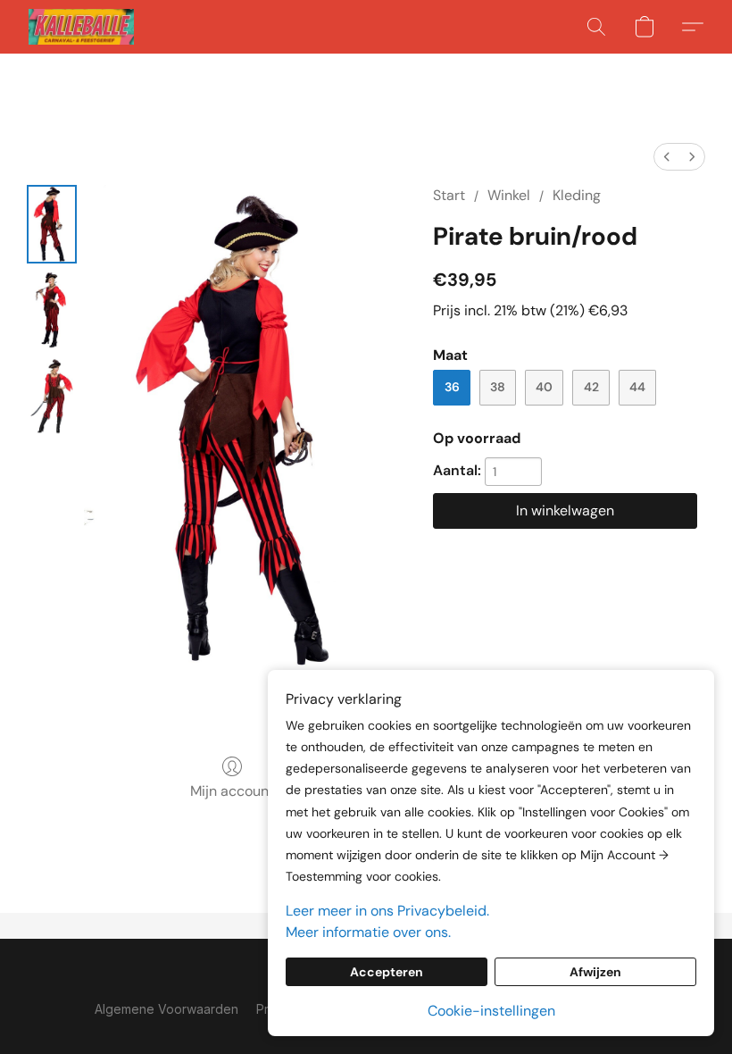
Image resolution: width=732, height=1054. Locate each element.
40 (544, 387)
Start (449, 195)
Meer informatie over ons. (368, 932)
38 (497, 387)
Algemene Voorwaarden (166, 1008)
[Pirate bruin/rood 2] (52, 395)
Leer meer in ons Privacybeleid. (387, 910)
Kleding (577, 195)
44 (637, 387)
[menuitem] (666, 157)
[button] (81, 27)
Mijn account (232, 791)
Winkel (508, 195)
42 (591, 387)
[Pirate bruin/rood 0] (52, 224)
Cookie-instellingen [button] (491, 1010)
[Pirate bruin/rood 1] (52, 310)
